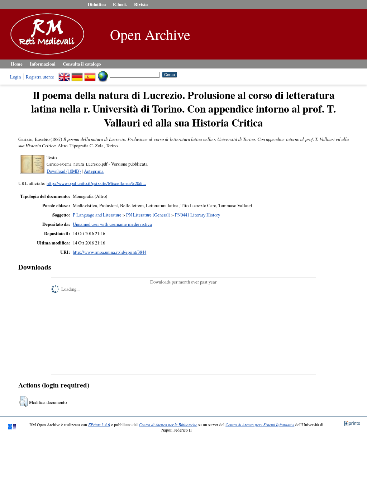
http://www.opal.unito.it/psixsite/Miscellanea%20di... (96, 183)
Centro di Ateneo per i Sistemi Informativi (259, 424)
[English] (64, 74)
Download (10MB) (64, 171)
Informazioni (43, 64)
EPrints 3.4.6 (99, 424)
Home (17, 64)
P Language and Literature (97, 214)
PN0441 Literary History (197, 214)
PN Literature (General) (148, 214)
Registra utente (40, 76)
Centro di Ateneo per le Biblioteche (168, 424)
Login (15, 76)
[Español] (90, 74)
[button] (23, 401)
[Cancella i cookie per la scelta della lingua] (103, 74)
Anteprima (94, 171)
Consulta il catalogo (82, 64)
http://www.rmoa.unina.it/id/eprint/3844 (109, 252)
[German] (77, 74)
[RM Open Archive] (46, 55)
